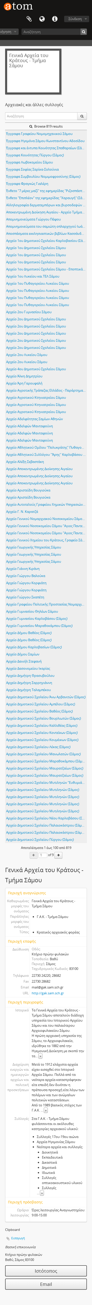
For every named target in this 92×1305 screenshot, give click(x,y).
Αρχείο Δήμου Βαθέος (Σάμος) (29, 632)
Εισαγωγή (18, 1238)
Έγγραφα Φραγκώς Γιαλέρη (27, 183)
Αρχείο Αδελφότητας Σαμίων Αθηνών (34, 419)
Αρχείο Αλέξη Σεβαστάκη (25, 461)
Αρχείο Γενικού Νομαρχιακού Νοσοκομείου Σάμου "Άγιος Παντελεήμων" (46, 518)
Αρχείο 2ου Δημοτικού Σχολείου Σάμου (36, 319)
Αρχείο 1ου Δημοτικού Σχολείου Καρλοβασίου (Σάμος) (46, 240)
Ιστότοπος (46, 1271)
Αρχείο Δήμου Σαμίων (22, 654)
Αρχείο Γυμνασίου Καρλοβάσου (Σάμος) (36, 618)
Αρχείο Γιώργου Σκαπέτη (25, 597)
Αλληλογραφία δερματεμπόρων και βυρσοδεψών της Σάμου (46, 205)
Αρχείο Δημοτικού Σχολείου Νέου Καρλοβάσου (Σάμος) (46, 818)
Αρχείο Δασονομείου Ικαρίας (28, 668)
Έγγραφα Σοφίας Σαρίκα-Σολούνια (32, 169)
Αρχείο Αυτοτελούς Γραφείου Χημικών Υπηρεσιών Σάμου (46, 504)
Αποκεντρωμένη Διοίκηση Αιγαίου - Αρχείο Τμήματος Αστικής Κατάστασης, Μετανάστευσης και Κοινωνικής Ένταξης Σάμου (46, 212)
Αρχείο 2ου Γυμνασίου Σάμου (29, 312)
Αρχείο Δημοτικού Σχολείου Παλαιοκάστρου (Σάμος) (46, 825)
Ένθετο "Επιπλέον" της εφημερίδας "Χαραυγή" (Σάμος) (46, 198)
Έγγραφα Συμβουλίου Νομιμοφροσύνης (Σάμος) (43, 176)
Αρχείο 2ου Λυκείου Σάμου (26, 354)
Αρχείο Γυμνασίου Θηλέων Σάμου (32, 611)
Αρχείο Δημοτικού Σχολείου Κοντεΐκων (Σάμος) (42, 732)
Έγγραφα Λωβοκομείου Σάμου (29, 162)
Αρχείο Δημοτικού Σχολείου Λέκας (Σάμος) (38, 747)
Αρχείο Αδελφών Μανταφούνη (29, 426)
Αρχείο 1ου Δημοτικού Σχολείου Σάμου (36, 247)
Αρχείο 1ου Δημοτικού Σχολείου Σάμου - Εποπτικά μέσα (46, 269)
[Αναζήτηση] (83, 32)
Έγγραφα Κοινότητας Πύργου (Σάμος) (35, 155)
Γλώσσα (42, 19)
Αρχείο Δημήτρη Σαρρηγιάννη (29, 682)
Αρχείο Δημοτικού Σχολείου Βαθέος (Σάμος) (39, 711)
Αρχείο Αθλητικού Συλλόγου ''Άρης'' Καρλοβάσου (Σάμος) (46, 454)
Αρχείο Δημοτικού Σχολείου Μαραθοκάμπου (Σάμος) (46, 761)
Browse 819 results (48, 126)
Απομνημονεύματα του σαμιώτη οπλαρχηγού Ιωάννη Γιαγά (46, 226)
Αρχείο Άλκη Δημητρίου (24, 376)
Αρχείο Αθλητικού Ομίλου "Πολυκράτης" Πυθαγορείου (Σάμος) (46, 447)
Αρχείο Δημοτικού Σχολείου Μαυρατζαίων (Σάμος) (44, 768)
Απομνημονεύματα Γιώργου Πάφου (33, 219)
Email (46, 1284)
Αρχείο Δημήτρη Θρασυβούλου (30, 675)
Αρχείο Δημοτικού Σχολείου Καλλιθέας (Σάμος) (41, 725)
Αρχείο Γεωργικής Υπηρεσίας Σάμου (33, 547)
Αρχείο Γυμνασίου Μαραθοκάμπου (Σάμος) (39, 625)
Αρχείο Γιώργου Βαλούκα (25, 575)
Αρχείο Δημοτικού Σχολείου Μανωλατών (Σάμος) (43, 754)
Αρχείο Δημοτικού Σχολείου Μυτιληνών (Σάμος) (42, 789)
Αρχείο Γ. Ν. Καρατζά (22, 511)
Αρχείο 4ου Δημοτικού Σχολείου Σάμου (36, 369)
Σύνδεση (75, 19)
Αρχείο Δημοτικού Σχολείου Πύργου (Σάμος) (40, 839)
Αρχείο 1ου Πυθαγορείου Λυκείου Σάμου (37, 283)
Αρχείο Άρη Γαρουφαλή (24, 383)
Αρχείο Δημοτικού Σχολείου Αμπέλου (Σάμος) (40, 704)
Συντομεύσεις (54, 19)
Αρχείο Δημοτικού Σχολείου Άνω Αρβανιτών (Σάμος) (46, 697)
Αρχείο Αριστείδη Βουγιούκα (28, 490)
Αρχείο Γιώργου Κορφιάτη (26, 583)
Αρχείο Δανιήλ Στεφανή (24, 661)
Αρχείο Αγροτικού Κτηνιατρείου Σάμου (36, 397)
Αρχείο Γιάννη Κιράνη (23, 568)
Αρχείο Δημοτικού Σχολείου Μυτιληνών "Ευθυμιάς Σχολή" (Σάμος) (46, 782)
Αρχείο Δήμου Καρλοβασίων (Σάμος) (34, 647)
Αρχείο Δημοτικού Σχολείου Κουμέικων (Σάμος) (42, 739)
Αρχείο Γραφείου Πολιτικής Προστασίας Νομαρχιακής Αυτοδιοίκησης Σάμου (46, 604)
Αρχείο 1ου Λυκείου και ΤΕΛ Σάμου (32, 276)
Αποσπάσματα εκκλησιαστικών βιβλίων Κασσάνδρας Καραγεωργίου (46, 233)
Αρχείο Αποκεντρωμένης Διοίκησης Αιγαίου (39, 468)
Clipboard (29, 19)
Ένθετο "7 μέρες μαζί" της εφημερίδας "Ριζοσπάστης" (46, 190)
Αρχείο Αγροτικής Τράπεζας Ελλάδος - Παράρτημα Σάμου (46, 390)
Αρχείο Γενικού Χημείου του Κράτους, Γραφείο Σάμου (46, 540)
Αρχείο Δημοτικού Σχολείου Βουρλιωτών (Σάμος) (43, 718)
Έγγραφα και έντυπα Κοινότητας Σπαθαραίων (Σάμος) (46, 148)
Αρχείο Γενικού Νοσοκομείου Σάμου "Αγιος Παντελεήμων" (46, 526)
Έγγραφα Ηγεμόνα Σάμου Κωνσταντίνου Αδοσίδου (45, 141)
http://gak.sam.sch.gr (48, 993)
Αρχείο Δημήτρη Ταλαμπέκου (28, 690)
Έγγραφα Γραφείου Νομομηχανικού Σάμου (39, 133)
